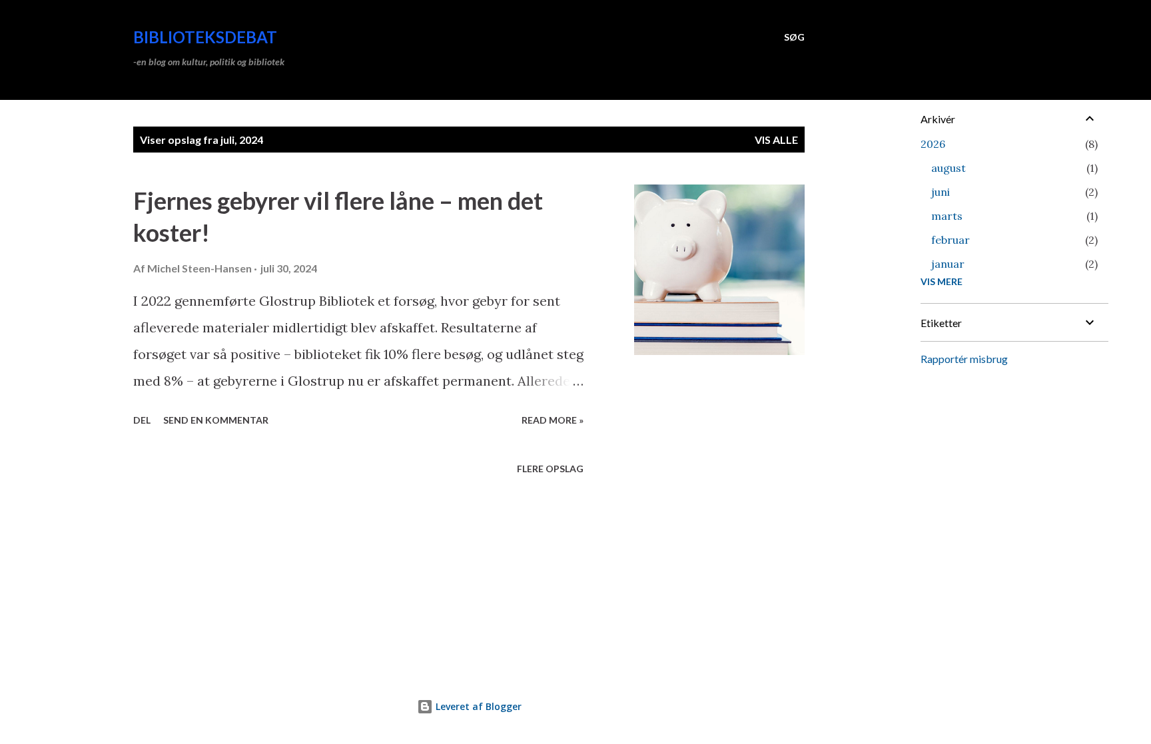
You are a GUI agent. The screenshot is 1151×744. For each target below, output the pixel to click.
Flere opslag (550, 468)
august (948, 168)
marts (946, 215)
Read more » (552, 420)
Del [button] (142, 420)
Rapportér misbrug (964, 358)
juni (940, 191)
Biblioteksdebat (205, 37)
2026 (933, 144)
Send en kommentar (215, 420)
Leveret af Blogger (477, 706)
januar (947, 263)
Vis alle (776, 139)
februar (950, 239)
